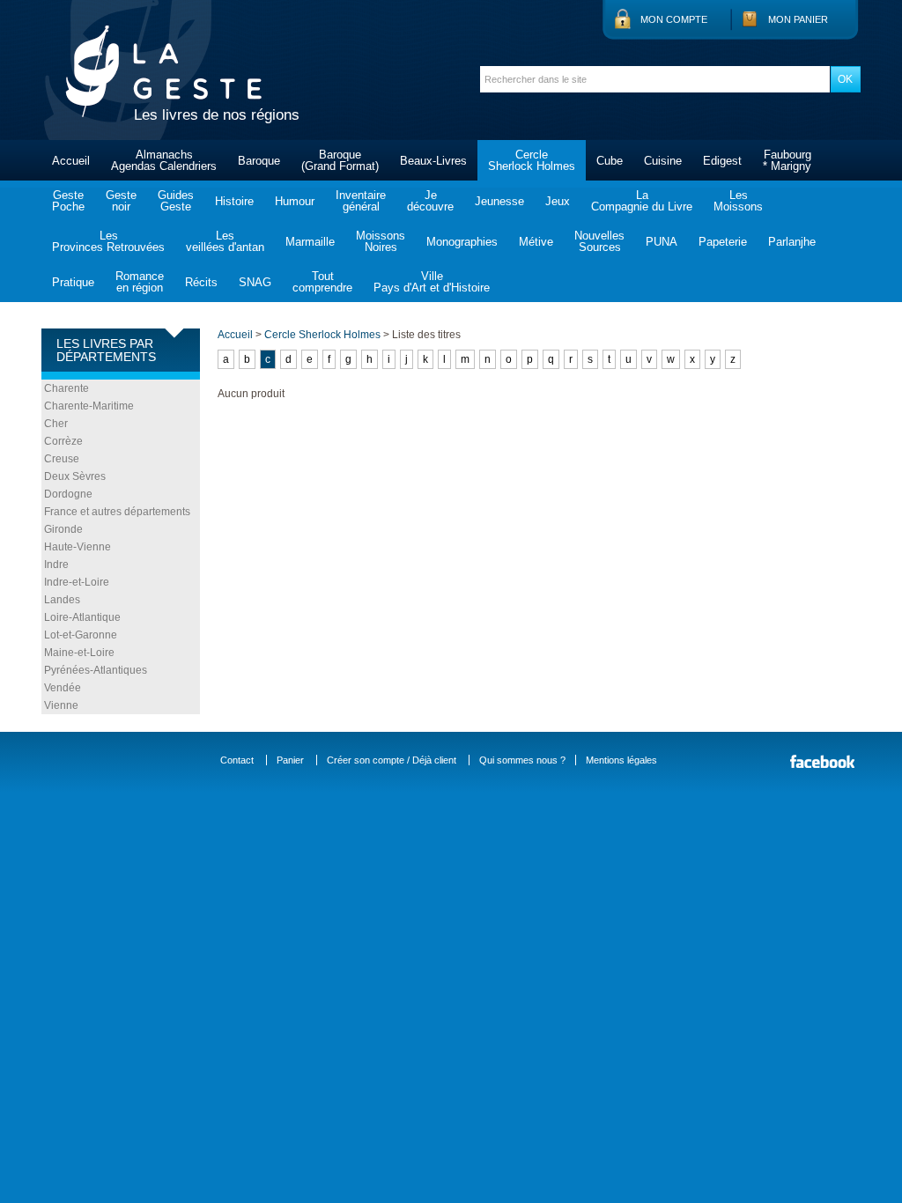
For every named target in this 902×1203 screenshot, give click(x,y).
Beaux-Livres (433, 160)
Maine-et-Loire (79, 652)
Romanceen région (139, 281)
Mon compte (673, 19)
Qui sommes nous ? (522, 760)
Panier (290, 760)
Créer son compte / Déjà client (391, 760)
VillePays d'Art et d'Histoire (431, 281)
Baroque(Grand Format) (340, 160)
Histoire (234, 201)
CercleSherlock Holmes (531, 160)
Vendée (62, 688)
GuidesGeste (176, 200)
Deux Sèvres (75, 476)
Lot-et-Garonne (80, 635)
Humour (294, 201)
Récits (201, 282)
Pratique (73, 282)
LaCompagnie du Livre (641, 200)
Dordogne (68, 494)
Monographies (462, 241)
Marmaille (310, 241)
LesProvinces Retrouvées (108, 241)
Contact (237, 760)
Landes (62, 600)
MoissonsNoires (380, 241)
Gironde (63, 529)
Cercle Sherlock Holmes (322, 334)
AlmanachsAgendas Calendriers (164, 160)
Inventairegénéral (361, 200)
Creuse (61, 459)
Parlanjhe (792, 241)
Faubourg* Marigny (787, 160)
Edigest (722, 160)
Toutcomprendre (322, 281)
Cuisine (663, 160)
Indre (56, 564)
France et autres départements (117, 512)
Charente (66, 388)
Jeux (557, 201)
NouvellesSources (599, 241)
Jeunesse (499, 201)
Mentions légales (621, 760)
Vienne (61, 705)
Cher (56, 423)
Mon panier (798, 19)
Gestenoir (121, 200)
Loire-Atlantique (82, 617)
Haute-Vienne (77, 547)
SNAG (255, 282)
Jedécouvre (430, 200)
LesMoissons (738, 200)
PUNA (661, 241)
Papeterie (723, 241)
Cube (609, 160)
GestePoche (68, 200)
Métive (536, 241)
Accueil (71, 160)
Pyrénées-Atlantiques (95, 670)
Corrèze (63, 441)
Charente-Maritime (89, 406)
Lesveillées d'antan (225, 241)
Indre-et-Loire (76, 582)
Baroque (259, 160)
